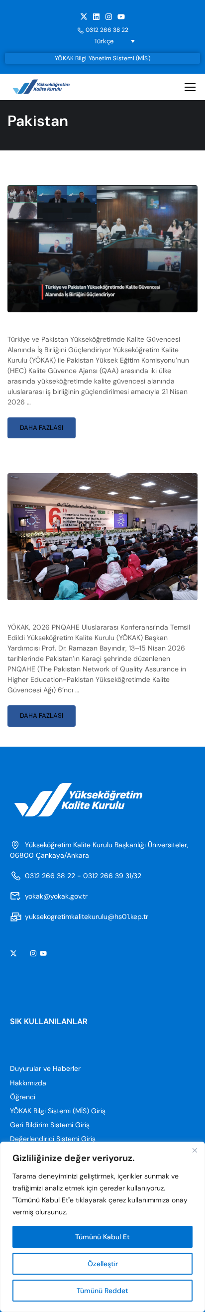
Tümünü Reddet (102, 1290)
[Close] (195, 1150)
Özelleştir (103, 1263)
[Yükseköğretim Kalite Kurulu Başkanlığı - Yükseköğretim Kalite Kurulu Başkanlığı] (48, 87)
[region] (102, 1227)
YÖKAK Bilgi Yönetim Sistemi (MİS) (102, 58)
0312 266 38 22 (107, 30)
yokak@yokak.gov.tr (56, 896)
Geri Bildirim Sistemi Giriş (50, 1124)
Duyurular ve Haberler (45, 1068)
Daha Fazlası (47, 424)
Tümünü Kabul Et (102, 1236)
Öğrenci (22, 1096)
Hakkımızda (28, 1082)
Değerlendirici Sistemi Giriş (53, 1138)
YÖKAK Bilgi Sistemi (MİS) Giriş (57, 1110)
